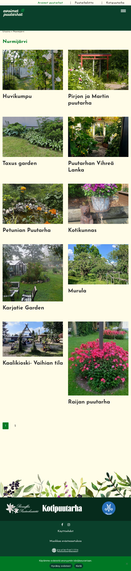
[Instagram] (68, 524)
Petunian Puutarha (27, 230)
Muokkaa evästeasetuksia (66, 541)
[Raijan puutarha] (98, 358)
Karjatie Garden (23, 308)
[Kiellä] (126, 563)
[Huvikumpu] (33, 70)
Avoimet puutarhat (50, 3)
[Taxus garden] (33, 137)
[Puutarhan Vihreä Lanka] (98, 137)
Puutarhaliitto (84, 3)
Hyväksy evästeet (61, 566)
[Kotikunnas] (98, 204)
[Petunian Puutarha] (33, 204)
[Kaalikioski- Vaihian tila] (33, 339)
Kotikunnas (82, 230)
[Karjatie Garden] (33, 272)
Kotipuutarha (115, 3)
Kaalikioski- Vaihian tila (33, 363)
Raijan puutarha (89, 402)
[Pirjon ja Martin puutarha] (98, 70)
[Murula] (98, 264)
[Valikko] (123, 11)
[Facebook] (62, 524)
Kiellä (79, 566)
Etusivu (6, 31)
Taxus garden (20, 163)
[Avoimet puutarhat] (14, 12)
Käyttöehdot (66, 531)
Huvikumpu (17, 96)
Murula (77, 291)
